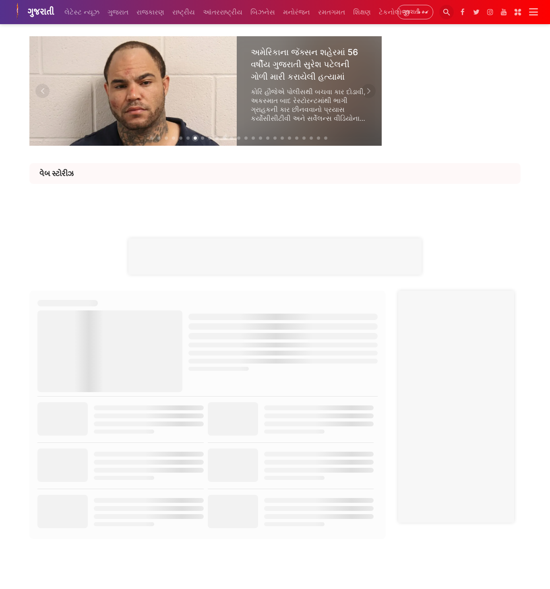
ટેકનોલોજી (394, 12)
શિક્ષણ (362, 12)
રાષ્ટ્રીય (183, 12)
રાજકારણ (150, 12)
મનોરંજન (296, 12)
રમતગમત (331, 12)
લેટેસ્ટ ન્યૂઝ (81, 12)
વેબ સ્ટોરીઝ (56, 173)
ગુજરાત (118, 12)
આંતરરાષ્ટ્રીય (222, 12)
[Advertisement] (275, 202)
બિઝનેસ (262, 12)
